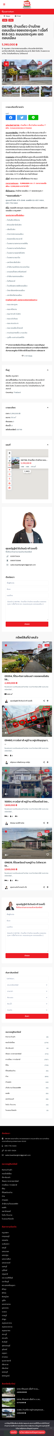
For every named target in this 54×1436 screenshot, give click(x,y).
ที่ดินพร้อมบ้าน (10, 1070)
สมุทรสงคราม (7, 1327)
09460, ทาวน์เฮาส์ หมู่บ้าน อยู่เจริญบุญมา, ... (26, 741)
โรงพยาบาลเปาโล (21, 385)
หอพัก (8, 1093)
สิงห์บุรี (4, 1342)
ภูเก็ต (4, 1300)
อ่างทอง (5, 1357)
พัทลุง (4, 1289)
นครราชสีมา (6, 1259)
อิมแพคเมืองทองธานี (23, 51)
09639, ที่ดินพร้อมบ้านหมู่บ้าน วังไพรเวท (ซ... (25, 864)
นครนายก (5, 1251)
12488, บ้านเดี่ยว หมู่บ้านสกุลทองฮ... (30, 1410)
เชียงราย (5, 1364)
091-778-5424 (10, 1146)
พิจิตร (4, 1293)
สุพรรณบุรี (6, 1345)
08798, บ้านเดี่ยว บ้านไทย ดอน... (34, 460)
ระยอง (4, 1311)
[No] (51, 1428)
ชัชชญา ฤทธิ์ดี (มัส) (17, 823)
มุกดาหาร (5, 1308)
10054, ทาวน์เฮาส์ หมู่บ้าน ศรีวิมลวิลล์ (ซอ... (27, 801)
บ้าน (11, 20)
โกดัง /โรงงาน (11, 1104)
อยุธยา (4, 1353)
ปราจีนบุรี (5, 1281)
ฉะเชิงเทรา (5, 1244)
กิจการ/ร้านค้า (10, 1037)
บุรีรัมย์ (4, 1270)
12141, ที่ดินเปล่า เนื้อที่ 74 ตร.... (28, 1389)
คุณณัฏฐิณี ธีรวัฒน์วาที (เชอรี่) (21, 548)
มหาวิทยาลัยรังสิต (8, 51)
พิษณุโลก (5, 1296)
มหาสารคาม (6, 1304)
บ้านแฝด (8, 1082)
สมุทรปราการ (7, 1323)
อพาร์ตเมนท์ (10, 1099)
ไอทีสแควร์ (24, 53)
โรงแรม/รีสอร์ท (11, 1110)
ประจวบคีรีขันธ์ (7, 1278)
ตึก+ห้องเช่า (10, 1048)
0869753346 (15, 560)
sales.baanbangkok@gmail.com (23, 565)
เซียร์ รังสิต (36, 51)
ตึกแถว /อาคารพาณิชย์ (13, 1054)
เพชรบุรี (5, 1372)
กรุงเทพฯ (7, 48)
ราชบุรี (4, 1315)
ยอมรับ (13, 1432)
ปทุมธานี (5, 1274)
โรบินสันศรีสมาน (13, 53)
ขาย (4, 20)
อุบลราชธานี (6, 1360)
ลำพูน (4, 1319)
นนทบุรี (4, 1266)
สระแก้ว (5, 1338)
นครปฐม (5, 1255)
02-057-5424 (10, 1150)
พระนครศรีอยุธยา (8, 1285)
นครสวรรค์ (6, 1262)
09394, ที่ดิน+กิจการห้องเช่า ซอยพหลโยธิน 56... (27, 677)
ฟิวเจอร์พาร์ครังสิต (35, 48)
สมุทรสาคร (6, 1330)
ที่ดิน (7, 1065)
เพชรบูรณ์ (5, 1375)
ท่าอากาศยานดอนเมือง (19, 48)
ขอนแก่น (5, 1240)
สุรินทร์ (4, 1349)
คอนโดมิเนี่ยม (10, 1042)
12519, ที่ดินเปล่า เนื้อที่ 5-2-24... (29, 1399)
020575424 (15, 556)
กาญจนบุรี (5, 1236)
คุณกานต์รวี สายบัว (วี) (18, 887)
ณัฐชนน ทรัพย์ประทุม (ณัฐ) (20, 762)
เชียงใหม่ (5, 1368)
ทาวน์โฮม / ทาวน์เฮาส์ (13, 1059)
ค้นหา (27, 1016)
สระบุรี (4, 1334)
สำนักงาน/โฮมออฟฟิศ (13, 1087)
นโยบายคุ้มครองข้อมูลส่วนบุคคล (32, 1432)
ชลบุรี (4, 1247)
